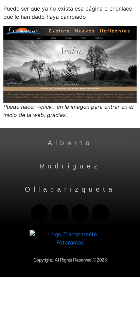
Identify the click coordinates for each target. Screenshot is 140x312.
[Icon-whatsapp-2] (59, 212)
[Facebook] (80, 212)
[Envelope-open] (39, 212)
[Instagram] (100, 212)
